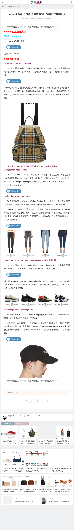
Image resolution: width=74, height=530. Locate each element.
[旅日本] (37, 2)
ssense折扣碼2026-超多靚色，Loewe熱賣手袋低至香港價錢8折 (28, 443)
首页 (4, 6)
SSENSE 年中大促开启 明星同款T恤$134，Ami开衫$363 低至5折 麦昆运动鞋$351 (13, 471)
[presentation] (60, 453)
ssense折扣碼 (12, 6)
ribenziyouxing (17, 416)
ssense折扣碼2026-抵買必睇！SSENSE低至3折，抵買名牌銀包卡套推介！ (10, 491)
